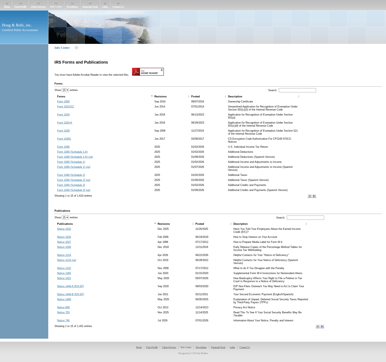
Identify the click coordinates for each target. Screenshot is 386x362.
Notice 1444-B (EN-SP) (70, 294)
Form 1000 (63, 101)
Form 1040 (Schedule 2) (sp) (73, 180)
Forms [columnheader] (61, 96)
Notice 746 (63, 320)
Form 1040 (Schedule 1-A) (72, 151)
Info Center (56, 6)
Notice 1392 (64, 273)
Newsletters (72, 6)
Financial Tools (90, 6)
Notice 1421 (64, 278)
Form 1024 (63, 114)
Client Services (38, 6)
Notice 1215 (64, 268)
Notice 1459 (64, 299)
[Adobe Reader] (147, 74)
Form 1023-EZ (65, 106)
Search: (273, 90)
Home (7, 6)
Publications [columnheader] (65, 223)
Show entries (66, 90)
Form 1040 (63, 146)
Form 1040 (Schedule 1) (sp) (73, 166)
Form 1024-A (64, 122)
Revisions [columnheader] (160, 96)
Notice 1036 (64, 247)
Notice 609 (63, 307)
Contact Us (118, 6)
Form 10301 (64, 138)
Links (105, 6)
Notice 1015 (64, 228)
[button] (310, 196)
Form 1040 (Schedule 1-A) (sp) (75, 156)
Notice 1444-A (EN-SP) (70, 286)
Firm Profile (20, 6)
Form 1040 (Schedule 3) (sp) (73, 190)
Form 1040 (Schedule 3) (71, 185)
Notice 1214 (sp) (66, 260)
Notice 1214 (64, 255)
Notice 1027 (64, 241)
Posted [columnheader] (195, 96)
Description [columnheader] (235, 96)
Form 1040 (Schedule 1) (71, 161)
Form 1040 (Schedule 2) (71, 174)
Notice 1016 (64, 236)
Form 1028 (63, 130)
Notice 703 (63, 312)
